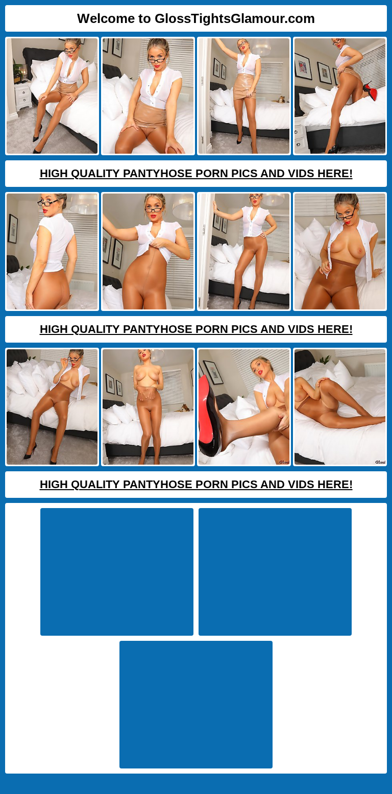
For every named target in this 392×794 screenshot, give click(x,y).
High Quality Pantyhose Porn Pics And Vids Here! (196, 173)
